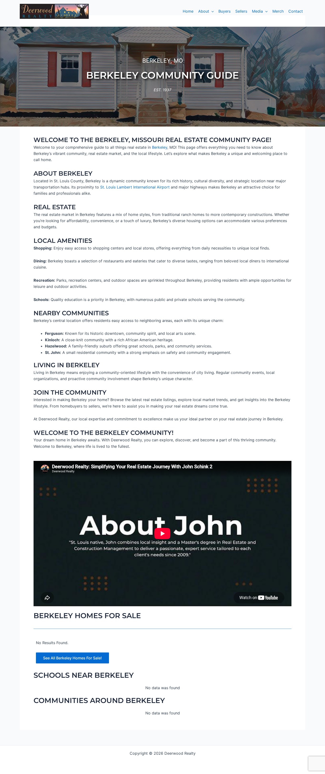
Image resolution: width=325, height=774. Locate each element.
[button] (206, 11)
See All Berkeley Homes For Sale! (72, 658)
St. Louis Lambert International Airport (135, 187)
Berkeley (159, 147)
